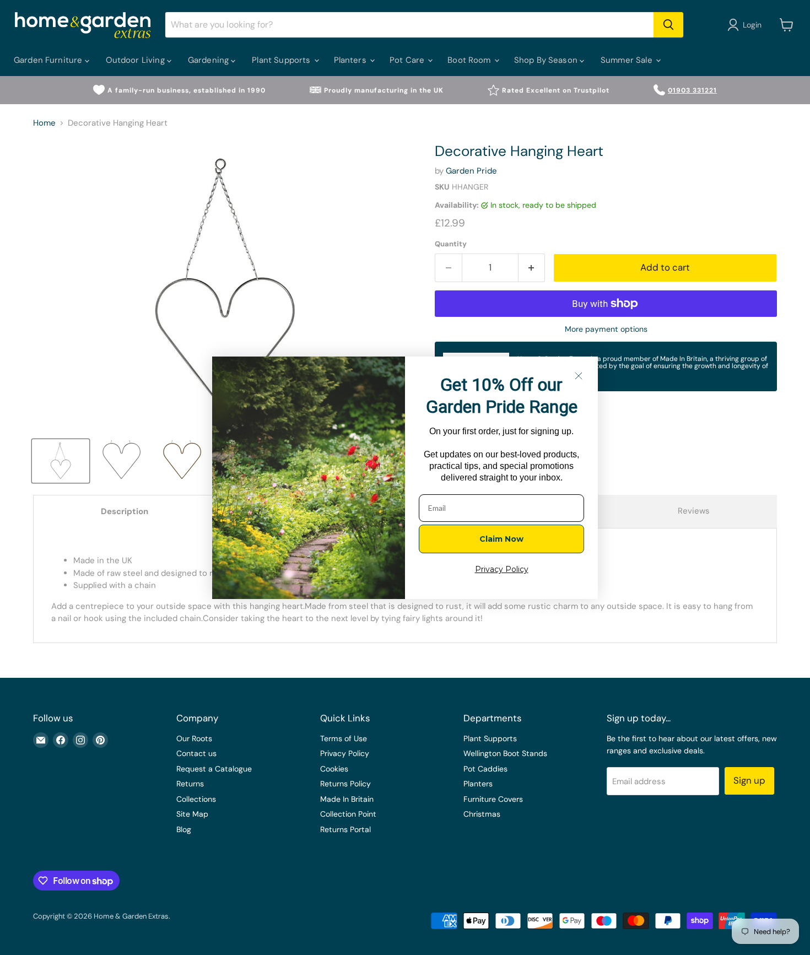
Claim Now (501, 539)
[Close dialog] (578, 376)
